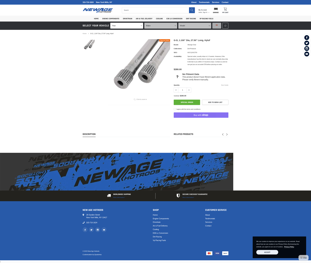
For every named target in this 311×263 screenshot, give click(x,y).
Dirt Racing (191, 18)
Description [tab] (89, 134)
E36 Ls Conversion (174, 18)
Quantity (177, 85)
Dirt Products (191, 49)
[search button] (192, 10)
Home (96, 18)
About (193, 2)
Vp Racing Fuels (206, 18)
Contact (225, 2)
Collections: (178, 49)
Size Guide (224, 85)
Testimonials (204, 2)
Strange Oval (191, 45)
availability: (178, 56)
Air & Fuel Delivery (144, 18)
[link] (306, 37)
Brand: (176, 45)
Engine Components (110, 18)
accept (267, 252)
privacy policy (289, 247)
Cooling (159, 18)
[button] (216, 10)
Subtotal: (177, 96)
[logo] (98, 10)
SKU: (175, 52)
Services (215, 2)
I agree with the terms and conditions (188, 109)
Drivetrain (127, 18)
